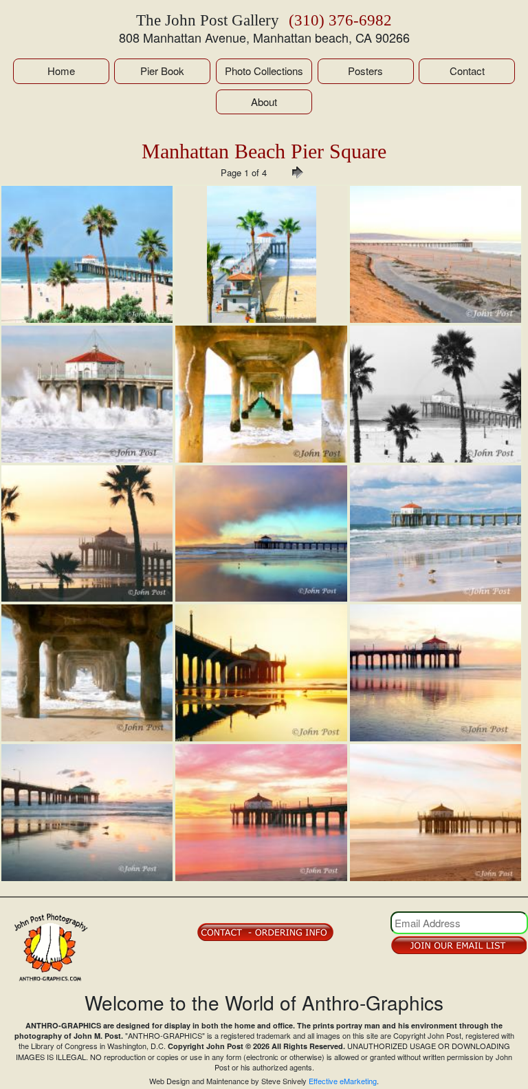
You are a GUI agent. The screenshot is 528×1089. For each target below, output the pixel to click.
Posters (365, 70)
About (264, 101)
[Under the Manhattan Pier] (87, 672)
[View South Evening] (435, 254)
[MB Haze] (87, 533)
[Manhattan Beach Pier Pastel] (435, 812)
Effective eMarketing (343, 1080)
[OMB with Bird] (87, 812)
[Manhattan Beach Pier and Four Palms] (87, 254)
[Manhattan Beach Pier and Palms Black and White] (435, 394)
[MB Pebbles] (435, 672)
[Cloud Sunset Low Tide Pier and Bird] (260, 533)
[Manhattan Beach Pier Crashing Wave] (87, 394)
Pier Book (162, 70)
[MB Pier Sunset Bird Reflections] (260, 672)
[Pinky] (260, 812)
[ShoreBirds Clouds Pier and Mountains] (435, 533)
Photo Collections (264, 70)
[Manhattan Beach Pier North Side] (260, 254)
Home (61, 70)
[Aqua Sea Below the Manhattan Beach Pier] (260, 394)
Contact (467, 70)
